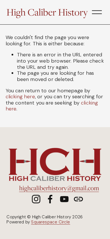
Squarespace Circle (50, 222)
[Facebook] (50, 199)
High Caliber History (47, 12)
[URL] (78, 199)
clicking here (20, 96)
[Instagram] (36, 199)
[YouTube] (64, 199)
